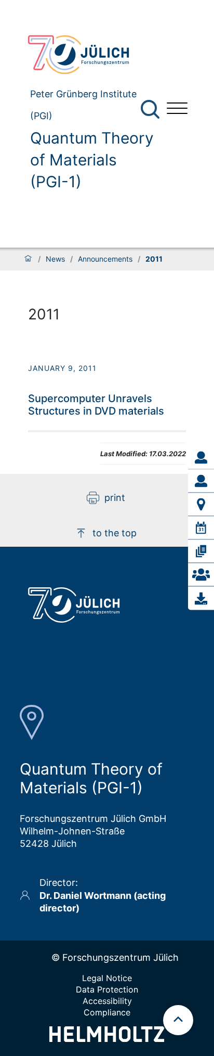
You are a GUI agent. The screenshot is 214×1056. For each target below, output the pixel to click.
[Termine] (201, 528)
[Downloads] (201, 598)
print (114, 497)
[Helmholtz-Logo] (106, 1038)
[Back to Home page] (89, 54)
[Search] (151, 109)
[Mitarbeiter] (201, 481)
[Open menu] (177, 109)
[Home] (28, 259)
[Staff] (201, 457)
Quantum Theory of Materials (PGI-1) (92, 159)
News (55, 259)
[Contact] (201, 574)
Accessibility (107, 1001)
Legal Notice (107, 978)
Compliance (107, 1012)
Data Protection (107, 989)
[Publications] (201, 551)
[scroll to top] (178, 1020)
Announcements (105, 259)
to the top (114, 532)
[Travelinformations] (201, 504)
